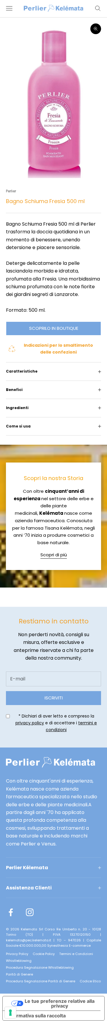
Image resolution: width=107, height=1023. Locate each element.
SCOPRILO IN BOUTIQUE (53, 328)
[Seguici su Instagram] (29, 912)
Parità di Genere (19, 974)
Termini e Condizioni (76, 953)
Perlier (11, 191)
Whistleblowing (19, 960)
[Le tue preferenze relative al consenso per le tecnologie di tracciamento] (10, 1012)
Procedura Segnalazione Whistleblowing (40, 967)
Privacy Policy (17, 953)
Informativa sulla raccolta (36, 1016)
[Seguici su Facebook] (10, 912)
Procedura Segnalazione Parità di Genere (40, 981)
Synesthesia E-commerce (69, 945)
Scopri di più (53, 555)
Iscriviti (54, 698)
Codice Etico (90, 981)
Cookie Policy (44, 953)
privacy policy (29, 723)
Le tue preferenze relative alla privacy (60, 1003)
